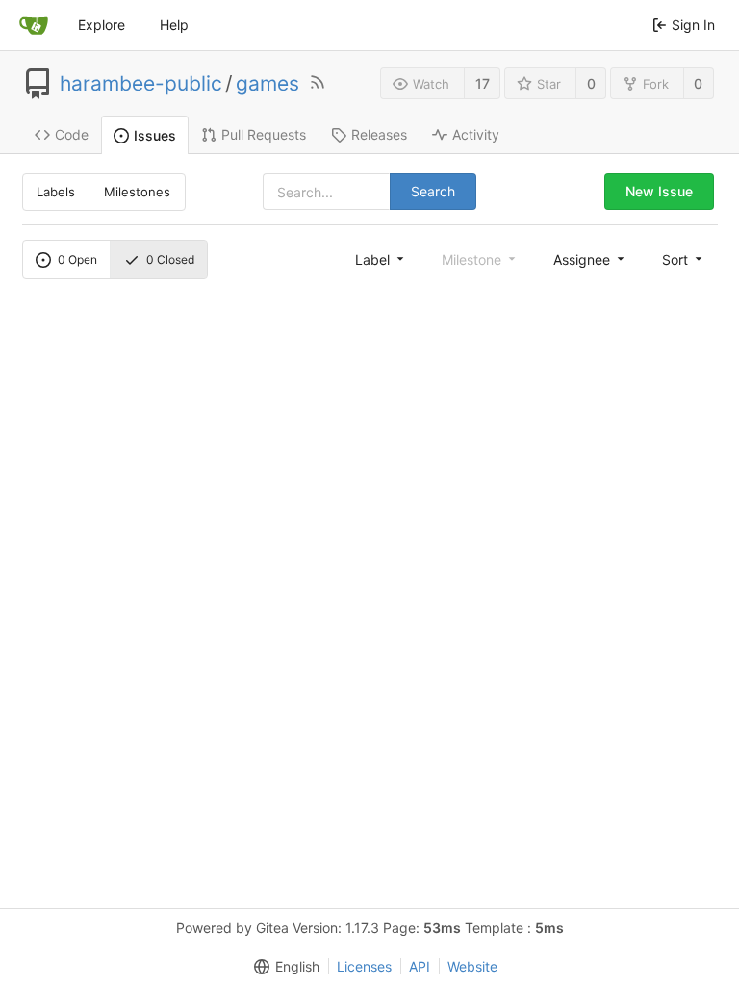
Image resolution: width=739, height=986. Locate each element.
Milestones (137, 191)
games (267, 83)
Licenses (364, 966)
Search (433, 191)
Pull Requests (263, 134)
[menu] (381, 259)
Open (77, 259)
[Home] (33, 25)
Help (174, 24)
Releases (379, 134)
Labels (56, 191)
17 (482, 83)
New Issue (659, 191)
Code (72, 134)
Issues (155, 135)
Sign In (693, 24)
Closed (170, 259)
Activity (475, 134)
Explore (101, 24)
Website (472, 966)
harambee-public (141, 83)
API (419, 966)
